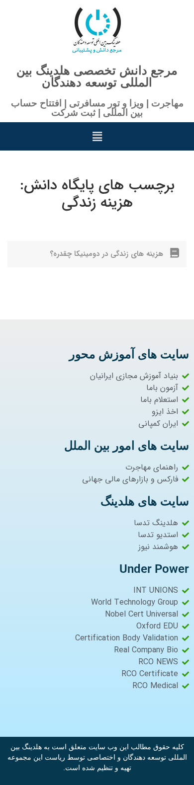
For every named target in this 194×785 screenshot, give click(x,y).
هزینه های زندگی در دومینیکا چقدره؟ (106, 254)
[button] (97, 136)
